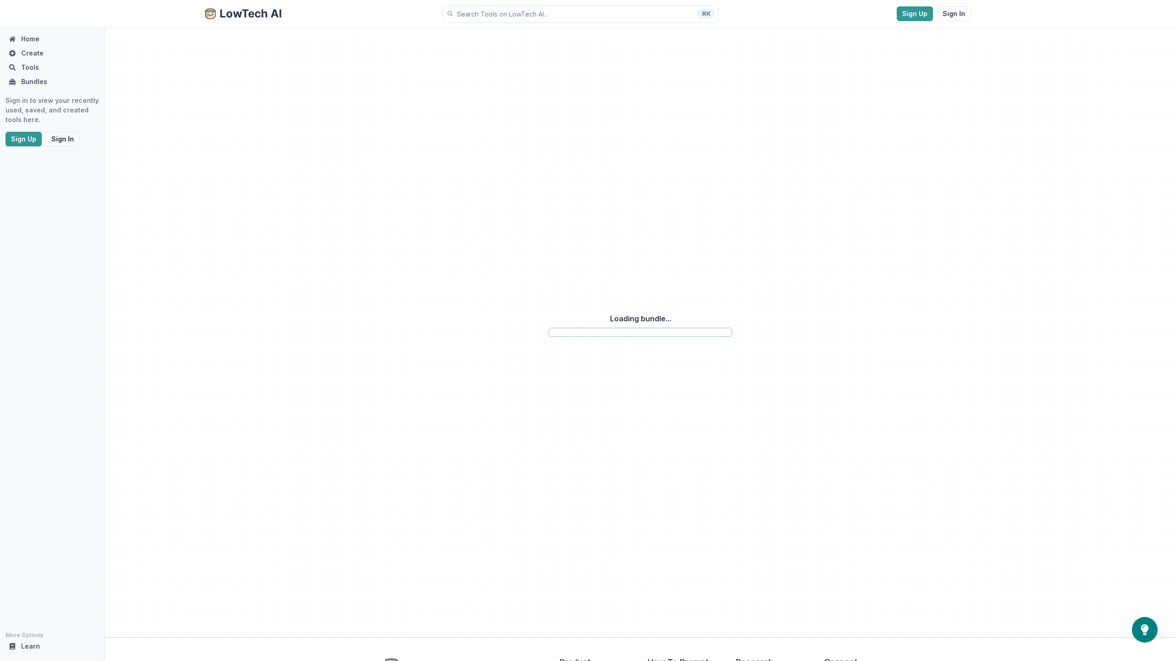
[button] (580, 14)
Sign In (954, 13)
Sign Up (914, 13)
